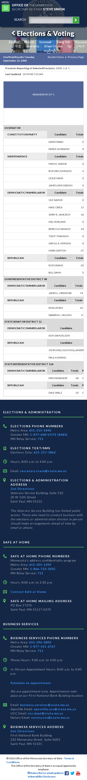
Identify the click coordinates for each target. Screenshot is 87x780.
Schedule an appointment (31, 683)
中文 (18, 46)
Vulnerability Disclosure (42, 776)
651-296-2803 (40, 642)
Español (14, 42)
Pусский (81, 42)
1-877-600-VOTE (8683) (49, 434)
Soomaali (45, 42)
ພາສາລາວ (32, 46)
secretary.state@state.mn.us (43, 471)
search (20, 19)
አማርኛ (80, 46)
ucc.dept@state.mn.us (45, 713)
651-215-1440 (40, 430)
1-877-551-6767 (42, 646)
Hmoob (29, 42)
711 (40, 439)
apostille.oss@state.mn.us (54, 709)
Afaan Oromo (53, 46)
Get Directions (23, 488)
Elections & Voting (45, 33)
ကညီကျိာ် (50, 50)
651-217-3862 (45, 452)
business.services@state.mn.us (44, 705)
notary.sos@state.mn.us (50, 717)
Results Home (56, 57)
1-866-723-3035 (42, 569)
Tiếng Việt (63, 42)
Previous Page (76, 57)
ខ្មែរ (69, 46)
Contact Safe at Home (28, 591)
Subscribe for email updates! (47, 773)
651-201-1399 (40, 564)
